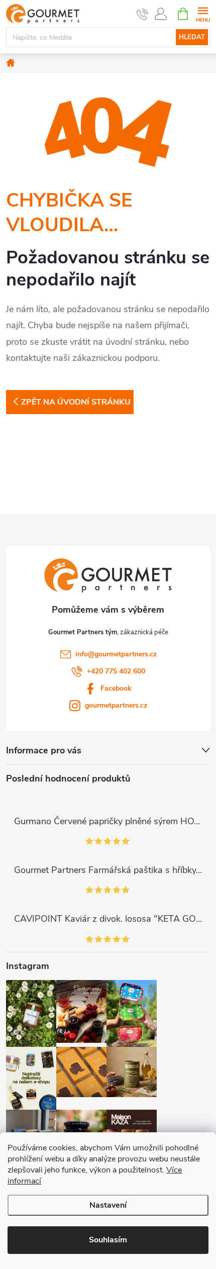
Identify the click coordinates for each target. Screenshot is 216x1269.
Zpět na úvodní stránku (76, 402)
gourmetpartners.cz (116, 705)
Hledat (192, 37)
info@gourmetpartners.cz (116, 654)
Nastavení (108, 1205)
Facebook (116, 688)
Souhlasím (108, 1239)
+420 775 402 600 (116, 671)
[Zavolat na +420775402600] (142, 14)
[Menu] (202, 13)
